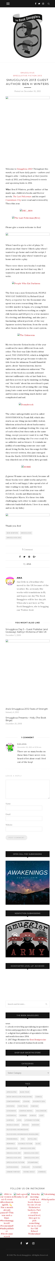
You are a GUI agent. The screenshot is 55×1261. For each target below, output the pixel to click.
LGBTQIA (10, 1120)
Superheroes (12, 1167)
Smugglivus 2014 (31, 1158)
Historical (11, 1115)
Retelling (32, 1139)
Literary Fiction (32, 1120)
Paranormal (12, 1139)
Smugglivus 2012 (31, 1153)
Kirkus (33, 1115)
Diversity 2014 (39, 1101)
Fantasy (34, 1106)
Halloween (41, 1111)
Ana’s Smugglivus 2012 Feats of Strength (27, 709)
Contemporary (13, 1101)
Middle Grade (13, 1125)
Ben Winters (12, 533)
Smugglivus (27, 73)
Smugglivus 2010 (28, 1148)
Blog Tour (24, 1092)
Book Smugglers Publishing (19, 1097)
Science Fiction (25, 1143)
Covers (26, 1101)
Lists (19, 1120)
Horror (23, 1115)
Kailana (22, 744)
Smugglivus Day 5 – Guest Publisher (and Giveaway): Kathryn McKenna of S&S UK (27, 630)
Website (9, 825)
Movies (25, 1125)
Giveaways (11, 1111)
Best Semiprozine (38, 1039)
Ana (29, 564)
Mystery (35, 1125)
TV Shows (37, 1167)
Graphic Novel (26, 1111)
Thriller (25, 1167)
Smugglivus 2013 (24, 169)
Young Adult (29, 1172)
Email (8, 814)
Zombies (42, 1172)
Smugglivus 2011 (14, 1153)
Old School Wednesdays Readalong (23, 1134)
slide (38, 1143)
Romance (11, 1143)
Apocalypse (12, 1092)
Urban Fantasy (13, 1172)
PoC (22, 1139)
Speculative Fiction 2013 (27, 76)
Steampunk (33, 1162)
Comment (27, 549)
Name (8, 803)
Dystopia (10, 1106)
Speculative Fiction (15, 1162)
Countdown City (13, 200)
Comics (39, 1097)
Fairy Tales (23, 1106)
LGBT (41, 1115)
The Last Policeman (22, 196)
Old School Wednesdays (17, 1129)
